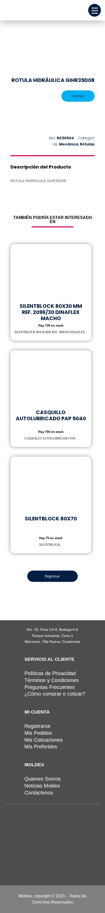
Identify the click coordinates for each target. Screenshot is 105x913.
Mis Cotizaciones (43, 740)
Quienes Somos (42, 779)
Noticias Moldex (42, 786)
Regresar (52, 576)
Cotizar (78, 95)
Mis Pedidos (38, 733)
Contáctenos (38, 792)
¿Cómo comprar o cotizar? (54, 694)
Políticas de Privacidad (50, 673)
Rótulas (87, 144)
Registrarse (37, 726)
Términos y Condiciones (51, 680)
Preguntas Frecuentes (49, 687)
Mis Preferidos (40, 746)
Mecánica (68, 144)
